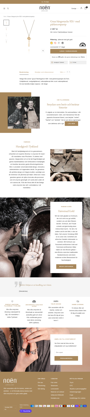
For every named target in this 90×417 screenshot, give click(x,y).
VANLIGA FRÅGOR (57, 395)
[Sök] (8, 8)
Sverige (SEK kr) (8, 408)
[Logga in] (81, 8)
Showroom (54, 385)
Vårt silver (64, 72)
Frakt (71, 395)
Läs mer (71, 123)
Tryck (71, 382)
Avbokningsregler (75, 392)
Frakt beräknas (62, 32)
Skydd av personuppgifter (78, 389)
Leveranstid (54, 389)
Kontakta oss (55, 398)
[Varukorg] (85, 8)
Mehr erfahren (66, 266)
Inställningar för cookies (77, 398)
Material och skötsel (57, 392)
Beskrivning (24, 72)
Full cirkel (54, 382)
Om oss (40, 382)
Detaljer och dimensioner (44, 72)
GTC (71, 385)
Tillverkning (41, 385)
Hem (5, 16)
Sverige (74, 8)
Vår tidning (41, 389)
